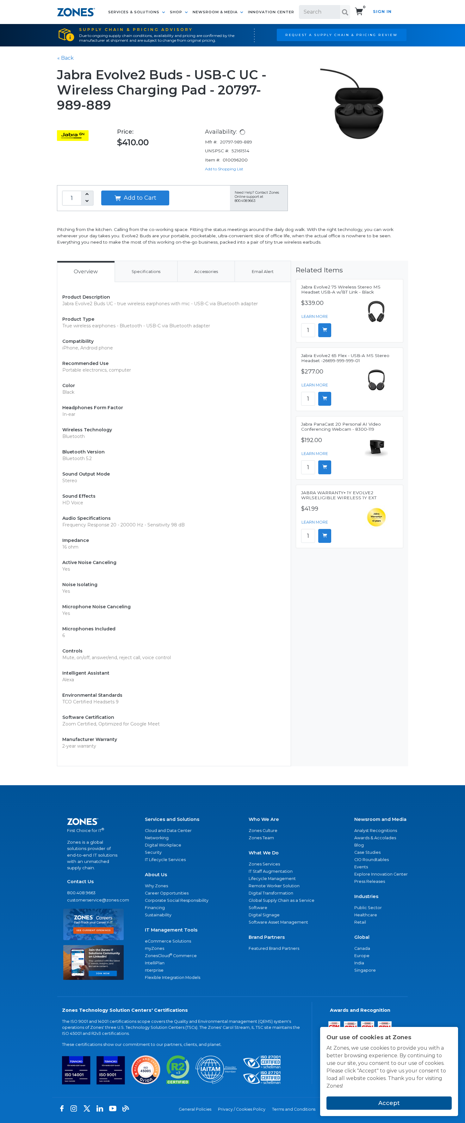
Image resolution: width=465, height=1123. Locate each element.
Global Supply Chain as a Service (281, 900)
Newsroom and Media (380, 819)
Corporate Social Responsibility (176, 900)
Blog (359, 845)
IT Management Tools (171, 930)
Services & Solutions (134, 12)
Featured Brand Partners (274, 948)
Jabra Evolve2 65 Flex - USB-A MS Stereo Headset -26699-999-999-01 (345, 358)
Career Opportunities (167, 893)
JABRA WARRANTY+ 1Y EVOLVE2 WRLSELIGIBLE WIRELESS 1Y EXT (338, 495)
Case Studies (367, 852)
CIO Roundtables (371, 859)
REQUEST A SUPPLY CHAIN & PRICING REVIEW (341, 35)
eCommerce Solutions (168, 941)
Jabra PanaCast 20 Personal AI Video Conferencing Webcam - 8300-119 (341, 427)
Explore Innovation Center (381, 874)
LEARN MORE (314, 316)
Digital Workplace (163, 845)
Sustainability (158, 915)
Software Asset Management (278, 922)
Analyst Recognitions (375, 830)
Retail (360, 922)
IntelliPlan (154, 963)
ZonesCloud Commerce (171, 955)
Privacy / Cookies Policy (241, 1109)
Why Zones (156, 885)
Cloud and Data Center (168, 830)
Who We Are (264, 819)
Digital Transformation (271, 893)
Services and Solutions (172, 819)
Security (153, 852)
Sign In (382, 11)
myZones (154, 948)
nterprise (154, 970)
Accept (389, 1103)
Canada (362, 948)
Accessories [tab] (206, 271)
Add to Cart (139, 197)
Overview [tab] (86, 272)
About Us (156, 874)
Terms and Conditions (293, 1109)
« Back (65, 58)
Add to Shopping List (224, 169)
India (359, 963)
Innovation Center (271, 12)
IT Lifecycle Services (165, 859)
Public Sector (368, 907)
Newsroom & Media (216, 12)
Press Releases (369, 881)
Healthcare (365, 915)
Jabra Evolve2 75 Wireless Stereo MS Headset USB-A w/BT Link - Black (341, 289)
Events (361, 867)
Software (258, 907)
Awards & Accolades (375, 837)
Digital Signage (264, 915)
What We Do (264, 853)
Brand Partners (267, 937)
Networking (157, 837)
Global (361, 937)
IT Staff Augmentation (271, 871)
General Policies (195, 1109)
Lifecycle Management (272, 878)
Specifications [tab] (146, 271)
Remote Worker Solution (274, 885)
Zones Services (264, 864)
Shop (176, 12)
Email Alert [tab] (263, 271)
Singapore (365, 970)
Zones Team (261, 837)
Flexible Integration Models (172, 977)
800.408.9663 (81, 892)
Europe (361, 955)
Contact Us (80, 881)
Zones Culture (263, 830)
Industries (366, 896)
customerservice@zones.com (93, 900)
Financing (155, 907)
